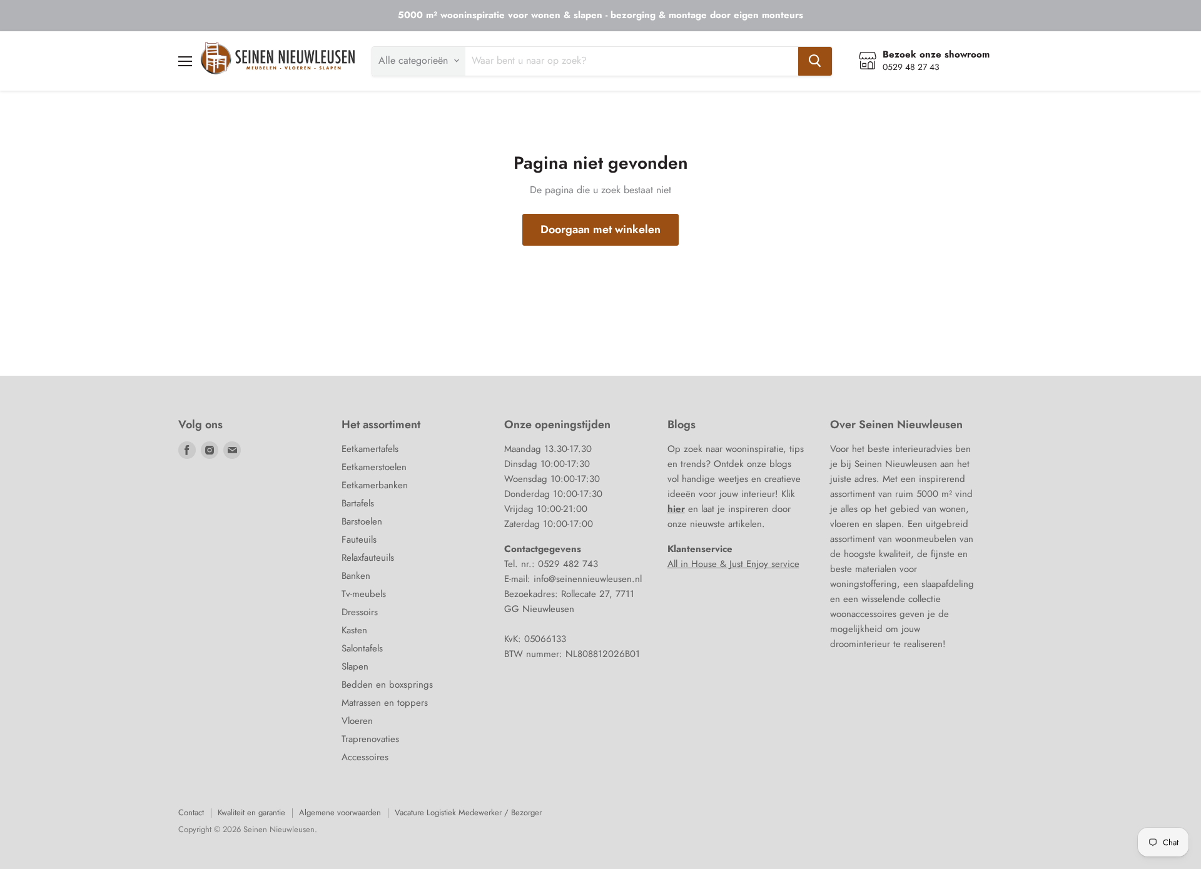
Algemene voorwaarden (340, 812)
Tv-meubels (364, 594)
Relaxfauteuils (368, 558)
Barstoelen (362, 521)
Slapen (355, 666)
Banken (356, 576)
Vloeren (357, 721)
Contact (191, 812)
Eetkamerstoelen (374, 467)
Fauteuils (359, 539)
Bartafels (358, 503)
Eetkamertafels (370, 449)
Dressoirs (360, 612)
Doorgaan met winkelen (600, 229)
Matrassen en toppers (385, 703)
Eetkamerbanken (375, 485)
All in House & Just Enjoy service (733, 564)
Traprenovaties (370, 739)
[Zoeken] (815, 60)
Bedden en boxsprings (387, 684)
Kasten (354, 630)
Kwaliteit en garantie (251, 812)
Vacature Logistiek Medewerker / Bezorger (468, 812)
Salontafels (362, 648)
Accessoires (365, 757)
